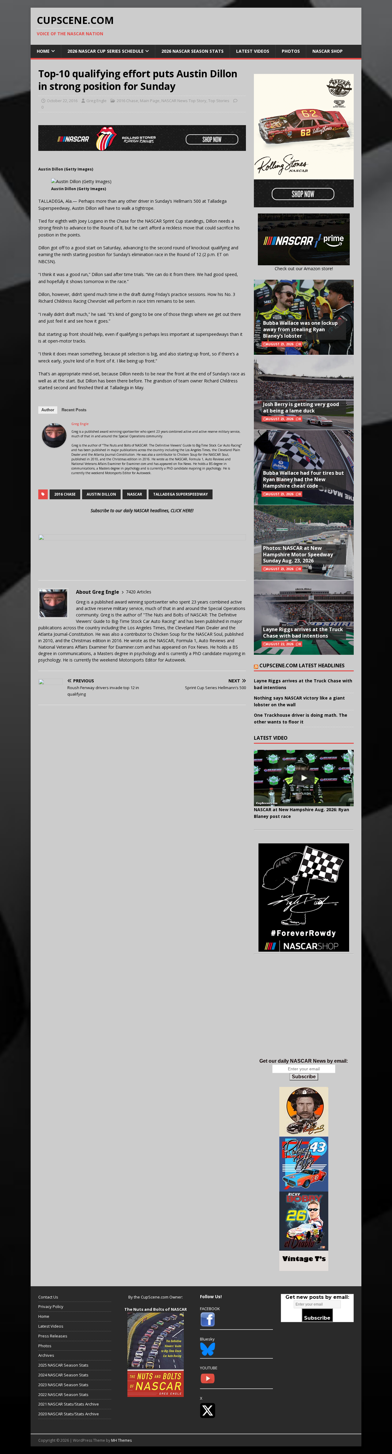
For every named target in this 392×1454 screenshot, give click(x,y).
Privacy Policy (50, 1306)
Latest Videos (252, 51)
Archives (46, 1355)
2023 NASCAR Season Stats (63, 1384)
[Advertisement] (304, 1012)
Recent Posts (74, 410)
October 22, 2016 (62, 100)
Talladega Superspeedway (180, 494)
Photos (291, 51)
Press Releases (52, 1336)
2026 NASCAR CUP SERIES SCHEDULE (105, 51)
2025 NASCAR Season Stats (63, 1365)
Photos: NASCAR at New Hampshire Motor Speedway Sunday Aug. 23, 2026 (298, 554)
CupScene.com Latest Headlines (302, 665)
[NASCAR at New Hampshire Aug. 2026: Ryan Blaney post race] (304, 778)
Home (43, 51)
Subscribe (304, 1076)
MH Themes (121, 1440)
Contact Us (48, 1297)
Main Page (150, 100)
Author (47, 410)
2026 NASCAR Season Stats (192, 51)
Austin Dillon (101, 494)
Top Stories (218, 100)
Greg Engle (96, 100)
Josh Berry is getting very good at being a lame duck (301, 407)
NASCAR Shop (327, 51)
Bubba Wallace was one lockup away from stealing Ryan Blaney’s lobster (300, 329)
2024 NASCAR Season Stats (63, 1375)
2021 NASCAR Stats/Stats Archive (68, 1404)
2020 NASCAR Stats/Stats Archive (68, 1414)
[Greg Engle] (54, 444)
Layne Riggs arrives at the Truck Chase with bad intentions (303, 632)
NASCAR (134, 494)
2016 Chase (127, 100)
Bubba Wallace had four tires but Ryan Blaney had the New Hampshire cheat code (303, 479)
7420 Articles (138, 592)
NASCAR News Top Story (183, 100)
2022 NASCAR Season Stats (63, 1394)
